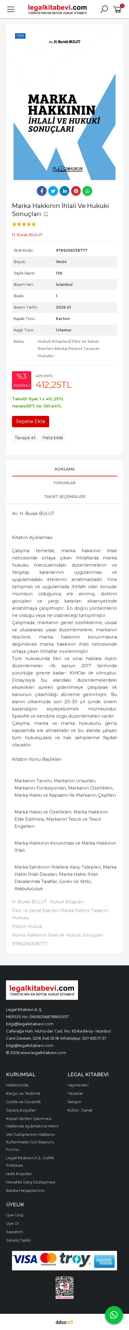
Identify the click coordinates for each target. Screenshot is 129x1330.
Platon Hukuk (27, 926)
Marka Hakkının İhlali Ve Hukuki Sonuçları (57, 935)
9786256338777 (29, 943)
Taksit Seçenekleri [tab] (65, 496)
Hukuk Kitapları (53, 341)
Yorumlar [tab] (64, 483)
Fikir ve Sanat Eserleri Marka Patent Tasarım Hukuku (68, 348)
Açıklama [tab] (65, 469)
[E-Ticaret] (65, 1322)
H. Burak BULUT (29, 902)
